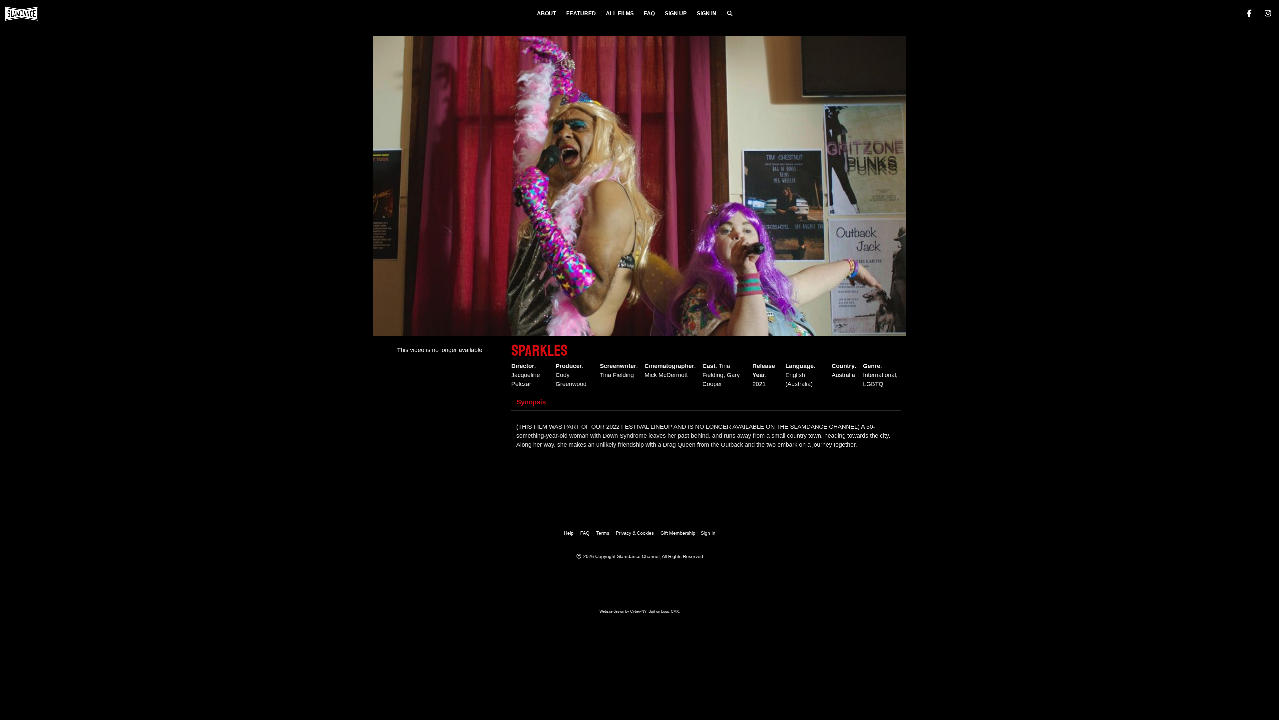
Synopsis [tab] (531, 402)
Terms (602, 533)
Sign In (706, 13)
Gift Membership (677, 533)
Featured (581, 13)
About (546, 13)
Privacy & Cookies (635, 533)
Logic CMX (670, 611)
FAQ (649, 13)
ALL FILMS (620, 13)
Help (569, 533)
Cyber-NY (638, 611)
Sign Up (676, 13)
